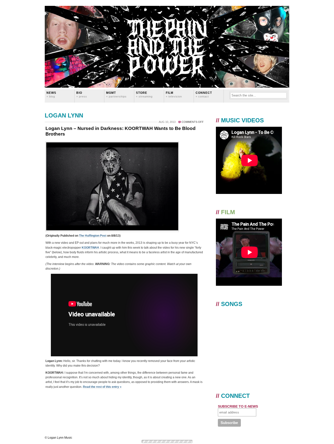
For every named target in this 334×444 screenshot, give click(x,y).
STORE (144, 94)
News (51, 94)
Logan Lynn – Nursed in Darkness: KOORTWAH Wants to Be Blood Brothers (120, 131)
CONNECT (204, 94)
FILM (174, 94)
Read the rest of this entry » (102, 387)
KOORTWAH (90, 247)
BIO (81, 94)
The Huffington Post (92, 235)
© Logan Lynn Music (58, 437)
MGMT (116, 94)
